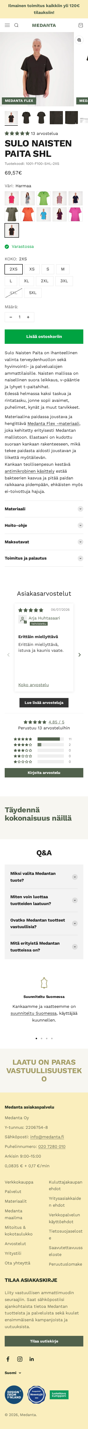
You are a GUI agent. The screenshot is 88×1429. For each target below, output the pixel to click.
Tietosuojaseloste (66, 1234)
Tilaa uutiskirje (44, 1341)
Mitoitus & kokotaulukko (19, 1231)
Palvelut (13, 1191)
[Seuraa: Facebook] (8, 1359)
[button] (18, 133)
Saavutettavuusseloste (66, 1251)
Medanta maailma (13, 1214)
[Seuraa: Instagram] (20, 1359)
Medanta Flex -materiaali (53, 423)
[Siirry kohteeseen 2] (26, 118)
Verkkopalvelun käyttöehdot (64, 1218)
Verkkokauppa (19, 1182)
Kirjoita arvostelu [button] (44, 772)
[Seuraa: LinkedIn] (32, 1359)
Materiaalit (16, 1201)
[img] (30, 610)
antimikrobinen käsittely (29, 471)
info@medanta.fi (47, 1136)
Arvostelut (15, 1243)
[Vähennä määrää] (11, 317)
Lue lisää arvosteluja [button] (44, 702)
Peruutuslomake (65, 1264)
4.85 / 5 (56, 721)
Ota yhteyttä (17, 1262)
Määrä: (11, 306)
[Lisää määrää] (28, 317)
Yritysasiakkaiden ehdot (65, 1202)
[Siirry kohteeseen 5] (71, 118)
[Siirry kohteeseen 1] (11, 118)
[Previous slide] (8, 654)
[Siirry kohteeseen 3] (41, 118)
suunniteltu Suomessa (34, 1013)
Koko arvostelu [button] (33, 684)
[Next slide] (79, 654)
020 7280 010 (51, 1146)
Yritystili (13, 1253)
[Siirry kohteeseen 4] (56, 118)
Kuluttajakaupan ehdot (65, 1185)
